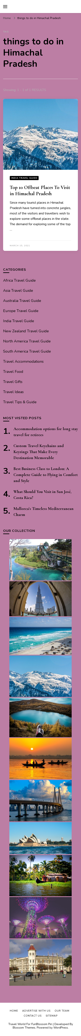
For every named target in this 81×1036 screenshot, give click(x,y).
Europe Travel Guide (20, 310)
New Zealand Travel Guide (26, 331)
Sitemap (52, 1015)
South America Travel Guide (27, 351)
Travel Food (13, 371)
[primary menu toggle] (5, 6)
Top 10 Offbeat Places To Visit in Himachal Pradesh (40, 190)
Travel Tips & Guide (20, 402)
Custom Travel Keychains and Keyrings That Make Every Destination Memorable (39, 451)
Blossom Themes (24, 1028)
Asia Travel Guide (18, 290)
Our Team (62, 1010)
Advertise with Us (36, 1010)
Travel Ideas (13, 391)
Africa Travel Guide (19, 280)
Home (14, 1010)
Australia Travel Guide (22, 300)
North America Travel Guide (27, 341)
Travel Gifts (12, 381)
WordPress (60, 1028)
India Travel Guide (24, 178)
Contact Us (33, 1015)
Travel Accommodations (23, 361)
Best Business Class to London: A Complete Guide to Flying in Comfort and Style (46, 474)
